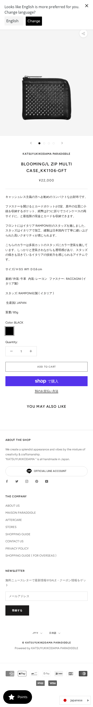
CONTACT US (14, 541)
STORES (10, 527)
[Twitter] (16, 481)
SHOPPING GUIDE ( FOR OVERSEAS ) (30, 555)
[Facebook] (6, 481)
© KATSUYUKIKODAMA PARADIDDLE (46, 642)
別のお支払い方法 (46, 391)
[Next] (62, 143)
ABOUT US (12, 505)
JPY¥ (35, 632)
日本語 (52, 632)
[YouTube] (46, 481)
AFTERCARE (13, 520)
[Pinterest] (36, 481)
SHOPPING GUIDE (17, 534)
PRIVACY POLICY (17, 548)
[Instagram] (26, 481)
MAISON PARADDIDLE (20, 512)
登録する (17, 610)
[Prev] (31, 143)
